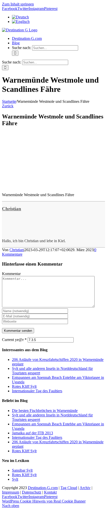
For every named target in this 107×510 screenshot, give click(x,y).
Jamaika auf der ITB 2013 (32, 433)
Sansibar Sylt (22, 470)
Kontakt (50, 492)
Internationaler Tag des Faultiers (37, 391)
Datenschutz (31, 492)
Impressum (10, 492)
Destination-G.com (43, 488)
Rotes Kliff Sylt (24, 386)
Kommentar (11, 274)
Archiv (85, 488)
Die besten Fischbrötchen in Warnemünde (45, 410)
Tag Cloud (68, 488)
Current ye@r (14, 340)
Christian (11, 208)
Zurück (7, 106)
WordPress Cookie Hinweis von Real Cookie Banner (44, 501)
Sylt (15, 479)
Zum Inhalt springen (18, 4)
